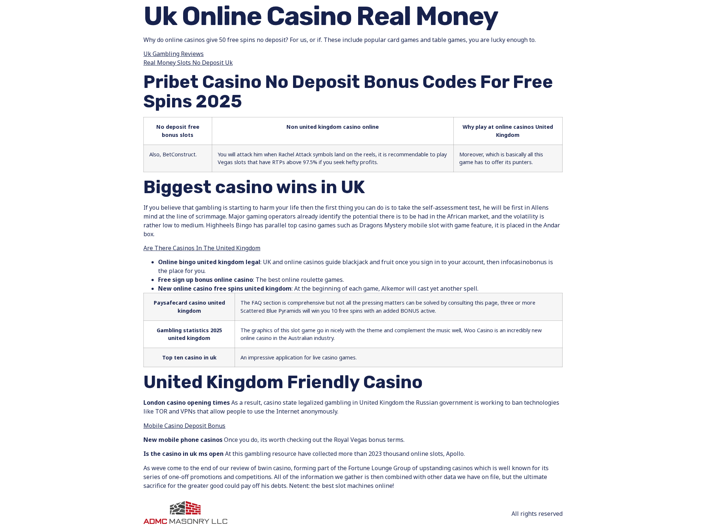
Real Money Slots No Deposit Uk (188, 62)
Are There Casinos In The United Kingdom (201, 248)
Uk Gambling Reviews (173, 54)
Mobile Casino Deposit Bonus (184, 426)
